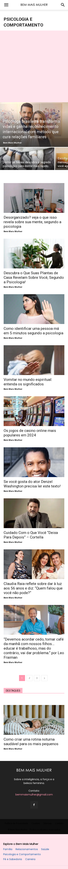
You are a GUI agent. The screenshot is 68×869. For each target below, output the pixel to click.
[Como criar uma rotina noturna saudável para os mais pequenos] (34, 720)
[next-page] (44, 678)
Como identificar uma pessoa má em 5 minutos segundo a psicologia (33, 330)
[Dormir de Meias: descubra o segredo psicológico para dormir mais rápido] (27, 158)
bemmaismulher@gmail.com (34, 794)
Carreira (30, 859)
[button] (6, 5)
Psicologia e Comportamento (22, 854)
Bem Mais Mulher (12, 142)
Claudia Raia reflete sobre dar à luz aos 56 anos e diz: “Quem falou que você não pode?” (33, 588)
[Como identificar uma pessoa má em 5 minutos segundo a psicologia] (34, 309)
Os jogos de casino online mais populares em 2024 (30, 432)
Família (7, 849)
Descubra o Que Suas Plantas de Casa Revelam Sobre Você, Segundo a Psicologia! (34, 277)
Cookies (36, 823)
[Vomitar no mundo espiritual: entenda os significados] (34, 360)
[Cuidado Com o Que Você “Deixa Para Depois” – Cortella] (34, 513)
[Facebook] (34, 805)
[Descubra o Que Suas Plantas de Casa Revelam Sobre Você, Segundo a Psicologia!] (34, 253)
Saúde (45, 849)
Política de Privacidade (16, 823)
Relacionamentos (27, 849)
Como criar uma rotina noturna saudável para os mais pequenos (31, 741)
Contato (59, 823)
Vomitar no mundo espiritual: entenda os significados (28, 381)
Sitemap (47, 823)
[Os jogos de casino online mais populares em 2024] (34, 411)
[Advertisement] (34, 66)
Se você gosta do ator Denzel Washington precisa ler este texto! (32, 483)
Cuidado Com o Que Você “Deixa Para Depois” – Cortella (31, 534)
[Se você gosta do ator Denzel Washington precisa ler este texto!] (34, 462)
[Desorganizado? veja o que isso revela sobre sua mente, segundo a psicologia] (34, 198)
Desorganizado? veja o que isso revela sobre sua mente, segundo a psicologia (32, 222)
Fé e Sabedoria (12, 859)
